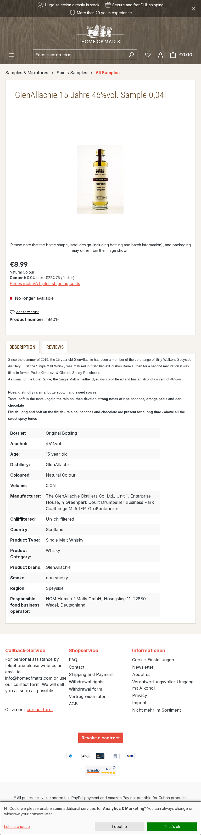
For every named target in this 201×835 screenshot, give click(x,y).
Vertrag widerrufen (88, 696)
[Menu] (11, 55)
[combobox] (79, 55)
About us (141, 674)
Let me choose (17, 826)
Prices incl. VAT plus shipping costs (45, 283)
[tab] (22, 347)
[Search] (131, 55)
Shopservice (83, 650)
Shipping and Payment (91, 674)
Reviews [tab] (55, 347)
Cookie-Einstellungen (153, 659)
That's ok (172, 826)
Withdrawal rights (86, 681)
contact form (40, 709)
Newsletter (143, 667)
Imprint (139, 702)
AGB (73, 703)
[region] (100, 179)
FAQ (73, 659)
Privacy (139, 695)
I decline (119, 826)
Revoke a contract (101, 737)
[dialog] (100, 818)
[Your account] (160, 55)
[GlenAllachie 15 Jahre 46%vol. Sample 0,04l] (100, 179)
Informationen (148, 650)
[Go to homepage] (100, 33)
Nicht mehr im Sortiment (156, 710)
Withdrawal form (85, 689)
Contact (76, 667)
